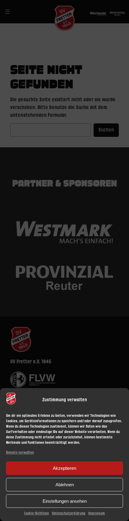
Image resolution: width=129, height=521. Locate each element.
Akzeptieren (64, 468)
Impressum (96, 513)
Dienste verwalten (20, 452)
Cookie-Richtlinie (36, 513)
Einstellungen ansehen (65, 501)
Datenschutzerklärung (68, 513)
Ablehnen (65, 484)
